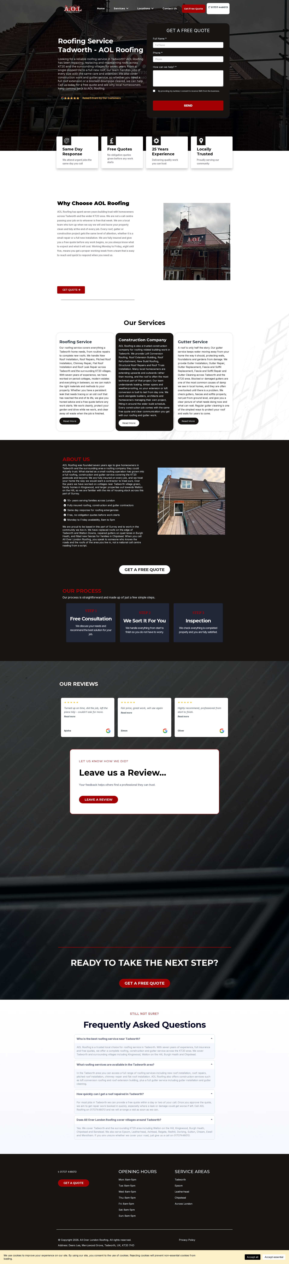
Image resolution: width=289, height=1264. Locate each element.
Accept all (252, 1257)
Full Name (160, 38)
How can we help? (165, 66)
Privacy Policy (187, 1239)
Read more (69, 716)
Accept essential (274, 1257)
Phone (158, 52)
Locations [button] (144, 8)
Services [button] (120, 8)
